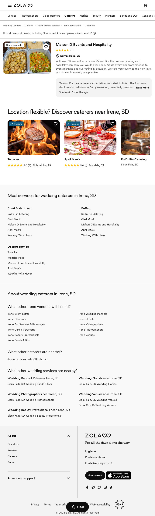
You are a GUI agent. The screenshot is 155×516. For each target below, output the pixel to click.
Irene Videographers (91, 324)
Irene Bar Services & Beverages (26, 324)
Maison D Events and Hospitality (27, 224)
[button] (46, 46)
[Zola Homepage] (23, 5)
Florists (84, 15)
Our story (13, 444)
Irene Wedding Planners (93, 313)
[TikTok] (111, 488)
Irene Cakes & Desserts (21, 329)
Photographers (29, 15)
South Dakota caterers (48, 25)
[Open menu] (10, 5)
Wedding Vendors (12, 25)
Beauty (96, 15)
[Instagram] (105, 488)
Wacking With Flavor (20, 235)
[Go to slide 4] (31, 71)
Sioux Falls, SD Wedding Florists (97, 383)
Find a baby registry (97, 462)
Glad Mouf (14, 219)
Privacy (35, 504)
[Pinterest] (93, 488)
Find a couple (93, 457)
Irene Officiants (17, 319)
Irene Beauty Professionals (23, 334)
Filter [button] (80, 507)
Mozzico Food (16, 257)
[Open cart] (145, 5)
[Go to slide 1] (22, 71)
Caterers (69, 15)
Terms (47, 504)
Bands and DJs (128, 15)
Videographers (51, 15)
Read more (142, 87)
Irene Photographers (91, 329)
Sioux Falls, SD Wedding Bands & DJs (30, 383)
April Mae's (14, 229)
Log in (89, 451)
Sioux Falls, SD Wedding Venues (98, 399)
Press (11, 462)
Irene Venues (87, 334)
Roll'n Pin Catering (18, 213)
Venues (12, 15)
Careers (12, 456)
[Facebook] (87, 488)
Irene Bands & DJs (18, 340)
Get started (95, 475)
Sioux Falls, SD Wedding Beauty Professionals (34, 415)
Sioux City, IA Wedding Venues (97, 405)
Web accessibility (100, 504)
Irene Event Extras (18, 313)
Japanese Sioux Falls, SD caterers (27, 359)
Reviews (12, 450)
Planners (110, 15)
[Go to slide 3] (28, 71)
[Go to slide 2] (25, 71)
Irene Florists (86, 319)
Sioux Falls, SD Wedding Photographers (31, 399)
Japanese (90, 25)
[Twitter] (99, 488)
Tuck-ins (12, 252)
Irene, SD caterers (72, 25)
